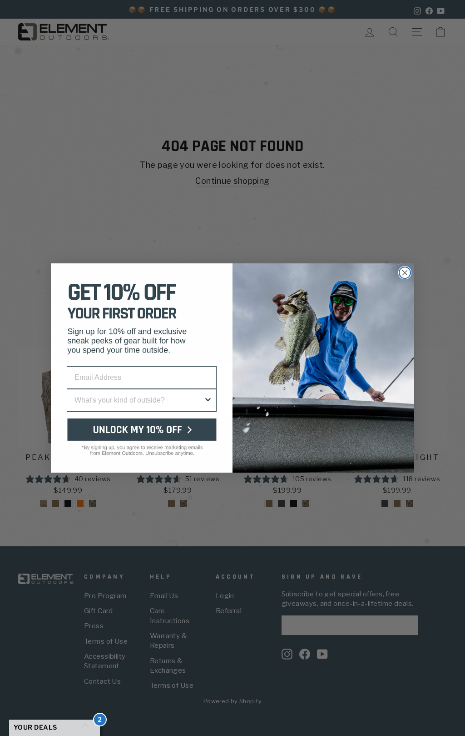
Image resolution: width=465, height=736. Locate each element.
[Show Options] (208, 400)
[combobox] (138, 400)
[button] (141, 444)
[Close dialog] (405, 272)
